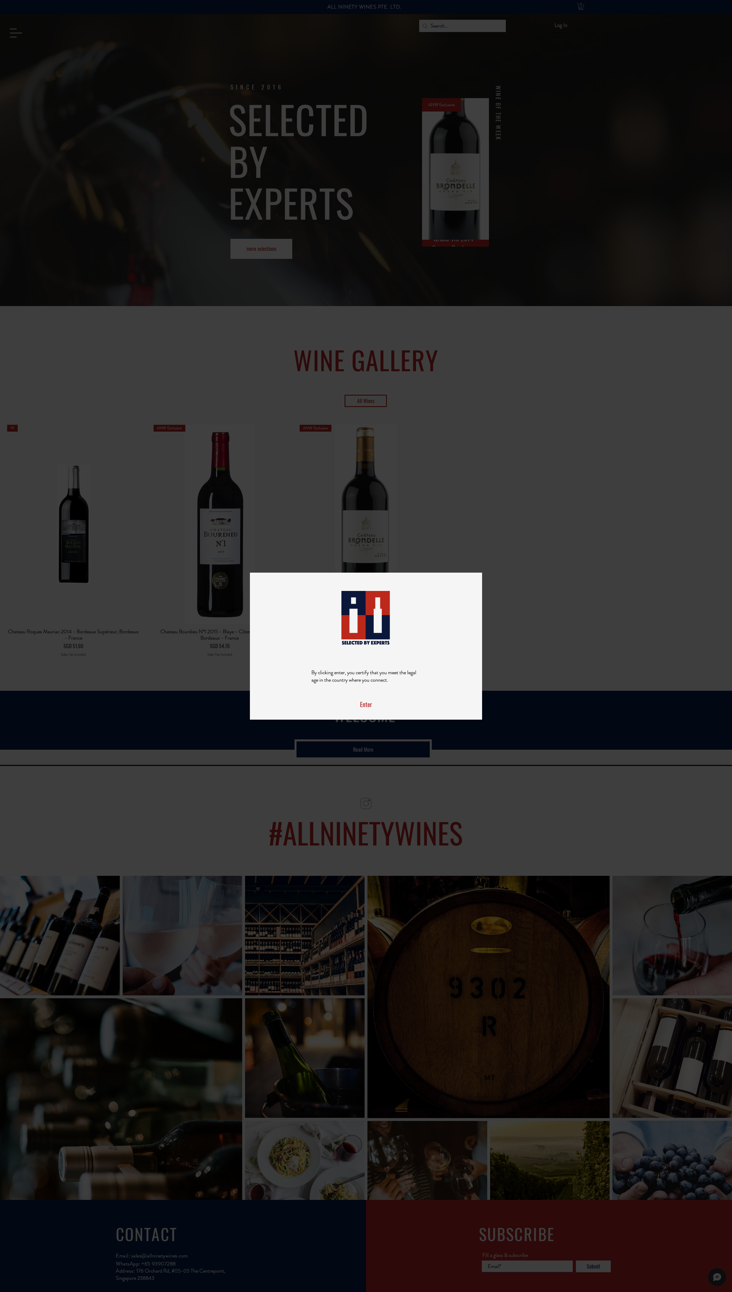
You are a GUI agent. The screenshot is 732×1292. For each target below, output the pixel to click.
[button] (366, 704)
